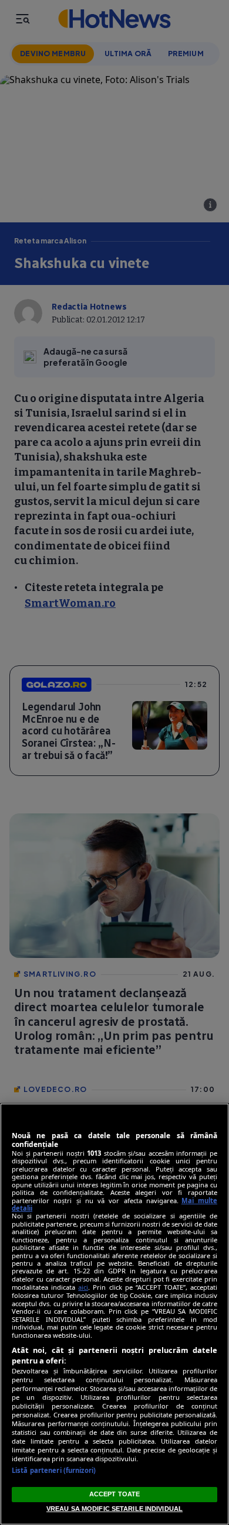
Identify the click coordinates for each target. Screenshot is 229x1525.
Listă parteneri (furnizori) (54, 1470)
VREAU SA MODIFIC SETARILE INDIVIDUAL (114, 1508)
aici (83, 1287)
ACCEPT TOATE (114, 1493)
